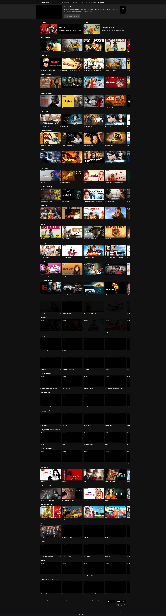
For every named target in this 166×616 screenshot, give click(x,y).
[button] (72, 16)
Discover (75, 2)
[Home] (44, 2)
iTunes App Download (111, 602)
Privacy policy (78, 600)
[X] (125, 605)
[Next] (125, 44)
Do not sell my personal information (52, 603)
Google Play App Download (121, 602)
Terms (72, 600)
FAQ (41, 603)
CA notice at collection (88, 600)
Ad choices (97, 600)
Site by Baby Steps (122, 612)
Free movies (84, 2)
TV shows (93, 2)
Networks (102, 2)
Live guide (66, 2)
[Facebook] (121, 605)
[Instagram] (118, 605)
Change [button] (124, 608)
